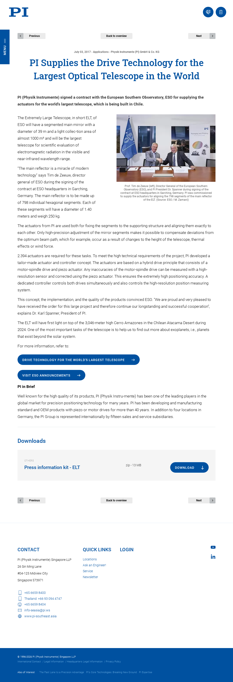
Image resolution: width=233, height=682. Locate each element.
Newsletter (90, 577)
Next (199, 36)
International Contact (29, 661)
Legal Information (54, 661)
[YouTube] (213, 547)
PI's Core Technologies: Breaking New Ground (111, 672)
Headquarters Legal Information (85, 661)
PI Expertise (145, 672)
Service (88, 571)
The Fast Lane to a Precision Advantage (61, 672)
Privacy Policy (113, 661)
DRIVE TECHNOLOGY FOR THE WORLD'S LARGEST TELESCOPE (73, 360)
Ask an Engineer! (94, 565)
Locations (90, 559)
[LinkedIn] (213, 556)
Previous (34, 36)
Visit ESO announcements (46, 375)
